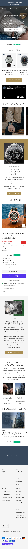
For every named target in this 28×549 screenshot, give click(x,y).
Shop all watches (14, 2)
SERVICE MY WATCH (8, 401)
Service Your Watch (7, 495)
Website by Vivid (16, 529)
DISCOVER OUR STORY (14, 350)
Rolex (17, 473)
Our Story (18, 489)
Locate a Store (6, 473)
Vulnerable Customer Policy (20, 499)
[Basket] (25, 7)
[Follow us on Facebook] (3, 524)
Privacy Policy (19, 507)
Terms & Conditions (21, 504)
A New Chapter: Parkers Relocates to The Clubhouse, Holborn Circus (13, 433)
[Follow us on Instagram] (7, 524)
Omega (17, 476)
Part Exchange (6, 492)
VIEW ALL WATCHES (14, 78)
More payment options (14, 278)
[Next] (25, 228)
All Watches (19, 479)
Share (3, 289)
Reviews (18, 492)
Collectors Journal (20, 495)
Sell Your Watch (6, 489)
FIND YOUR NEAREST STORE (20, 400)
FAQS (3, 470)
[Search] (5, 7)
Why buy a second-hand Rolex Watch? (21, 514)
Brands (17, 482)
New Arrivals (19, 470)
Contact (4, 476)
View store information (9, 286)
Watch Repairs (6, 498)
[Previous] (2, 228)
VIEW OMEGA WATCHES (12, 27)
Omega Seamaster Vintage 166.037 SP (9, 69)
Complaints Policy (20, 510)
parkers (3, 428)
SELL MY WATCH (14, 191)
